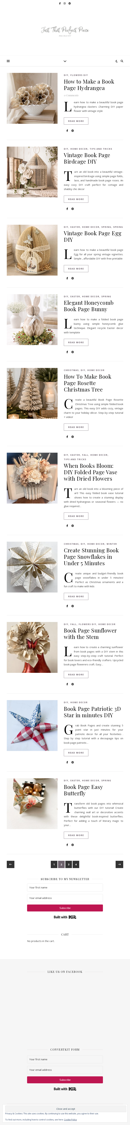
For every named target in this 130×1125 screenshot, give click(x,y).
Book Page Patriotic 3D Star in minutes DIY (92, 712)
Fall (85, 455)
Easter (75, 227)
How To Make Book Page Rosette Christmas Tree (87, 383)
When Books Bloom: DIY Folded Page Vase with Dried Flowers (90, 472)
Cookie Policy (70, 1119)
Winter (112, 544)
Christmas (71, 370)
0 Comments (71, 95)
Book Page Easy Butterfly (83, 790)
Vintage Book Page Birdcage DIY (87, 158)
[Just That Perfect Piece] (65, 31)
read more (76, 121)
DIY (66, 75)
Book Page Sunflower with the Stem (90, 633)
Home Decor (79, 148)
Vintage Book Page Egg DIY (93, 236)
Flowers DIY (79, 75)
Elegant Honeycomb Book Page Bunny (89, 306)
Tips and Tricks (101, 148)
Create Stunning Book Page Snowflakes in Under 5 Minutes (91, 556)
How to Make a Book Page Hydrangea (89, 84)
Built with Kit (65, 917)
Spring (106, 227)
